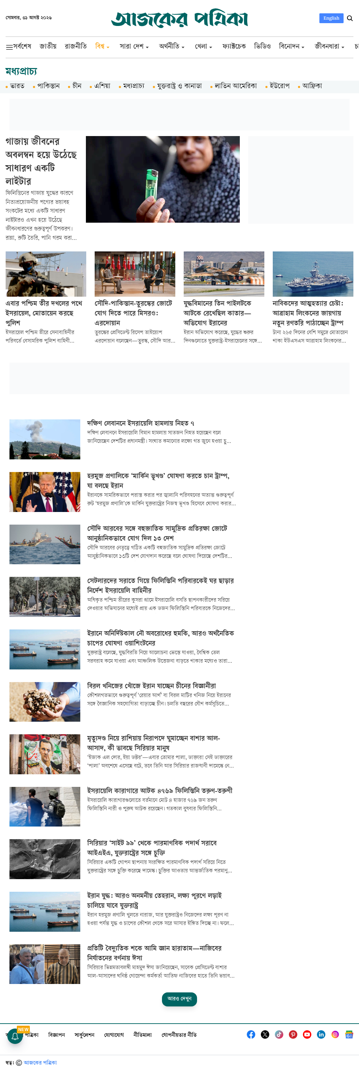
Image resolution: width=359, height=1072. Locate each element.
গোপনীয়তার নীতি (179, 1036)
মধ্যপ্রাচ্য (133, 86)
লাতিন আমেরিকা (236, 86)
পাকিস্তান (49, 86)
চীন (77, 86)
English (331, 18)
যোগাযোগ (114, 1036)
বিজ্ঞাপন (56, 1036)
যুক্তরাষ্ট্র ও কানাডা (179, 86)
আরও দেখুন (179, 999)
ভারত (17, 86)
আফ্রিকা (312, 86)
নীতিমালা (143, 1036)
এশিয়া (102, 86)
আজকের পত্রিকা (22, 1036)
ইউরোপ (280, 86)
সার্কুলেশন (84, 1036)
